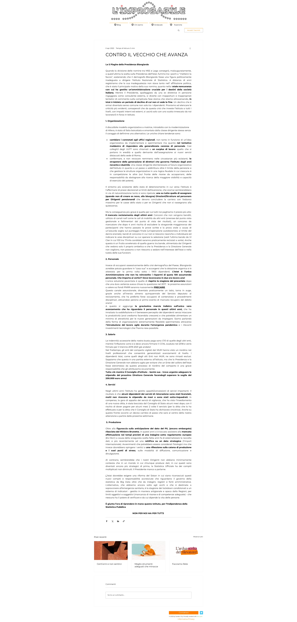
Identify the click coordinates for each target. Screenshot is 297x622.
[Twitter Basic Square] (201, 612)
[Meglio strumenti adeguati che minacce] (148, 550)
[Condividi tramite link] (124, 521)
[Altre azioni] (190, 48)
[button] (179, 30)
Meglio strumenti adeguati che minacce (146, 565)
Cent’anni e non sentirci (109, 564)
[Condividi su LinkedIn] (118, 521)
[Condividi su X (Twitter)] (112, 521)
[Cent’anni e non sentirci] (111, 550)
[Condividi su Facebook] (107, 521)
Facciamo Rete (180, 564)
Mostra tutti (198, 537)
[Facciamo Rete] (186, 550)
